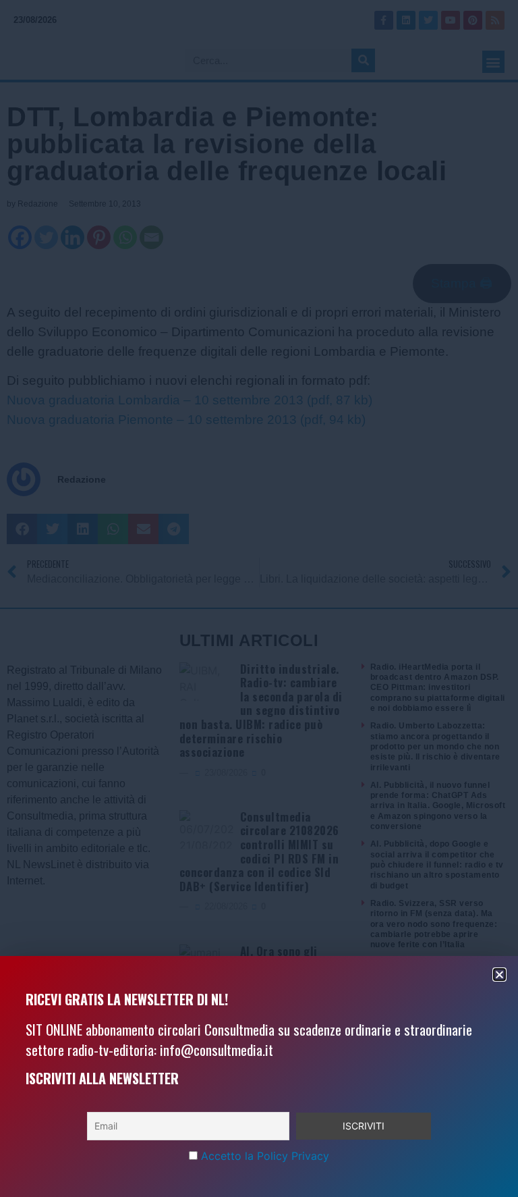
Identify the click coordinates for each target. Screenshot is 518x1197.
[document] (259, 598)
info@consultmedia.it (216, 1049)
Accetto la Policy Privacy (265, 1156)
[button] (499, 974)
